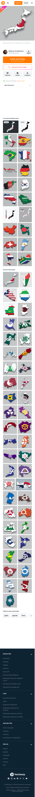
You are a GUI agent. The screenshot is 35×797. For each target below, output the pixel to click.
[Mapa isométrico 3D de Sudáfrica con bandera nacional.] (10, 376)
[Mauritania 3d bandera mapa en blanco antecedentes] (10, 443)
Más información (9, 84)
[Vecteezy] (3, 3)
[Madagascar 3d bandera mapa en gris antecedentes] (9, 413)
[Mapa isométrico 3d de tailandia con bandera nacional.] (10, 361)
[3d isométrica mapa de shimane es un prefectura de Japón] (10, 545)
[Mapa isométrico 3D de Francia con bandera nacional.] (10, 183)
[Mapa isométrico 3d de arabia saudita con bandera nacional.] (10, 271)
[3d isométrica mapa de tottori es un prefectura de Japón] (10, 707)
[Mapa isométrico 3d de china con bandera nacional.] (24, 302)
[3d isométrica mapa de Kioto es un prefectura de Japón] (10, 663)
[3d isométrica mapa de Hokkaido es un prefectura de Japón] (10, 575)
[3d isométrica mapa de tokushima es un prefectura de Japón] (10, 619)
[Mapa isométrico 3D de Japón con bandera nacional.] (11, 396)
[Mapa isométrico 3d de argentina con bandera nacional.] (10, 347)
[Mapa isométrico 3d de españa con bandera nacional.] (10, 154)
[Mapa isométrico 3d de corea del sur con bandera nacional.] (10, 242)
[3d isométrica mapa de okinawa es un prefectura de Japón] (10, 604)
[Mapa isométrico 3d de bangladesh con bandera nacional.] (10, 318)
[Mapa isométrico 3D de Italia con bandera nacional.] (23, 139)
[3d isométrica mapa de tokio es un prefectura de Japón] (10, 736)
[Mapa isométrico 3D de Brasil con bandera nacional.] (10, 169)
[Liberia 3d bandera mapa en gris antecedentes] (23, 412)
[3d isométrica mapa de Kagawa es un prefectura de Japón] (10, 487)
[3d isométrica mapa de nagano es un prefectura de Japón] (10, 721)
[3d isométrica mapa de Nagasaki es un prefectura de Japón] (10, 531)
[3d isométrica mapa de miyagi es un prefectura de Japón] (10, 502)
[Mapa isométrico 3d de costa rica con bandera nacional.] (10, 257)
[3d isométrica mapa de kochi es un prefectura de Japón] (10, 677)
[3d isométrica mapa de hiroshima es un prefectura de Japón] (10, 589)
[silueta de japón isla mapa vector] (10, 286)
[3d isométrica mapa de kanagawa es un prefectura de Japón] (24, 779)
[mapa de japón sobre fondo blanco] (9, 138)
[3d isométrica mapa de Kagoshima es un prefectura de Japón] (10, 633)
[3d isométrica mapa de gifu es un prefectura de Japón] (10, 516)
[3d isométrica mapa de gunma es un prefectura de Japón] (10, 648)
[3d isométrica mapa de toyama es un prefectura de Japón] (10, 560)
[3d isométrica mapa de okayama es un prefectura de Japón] (10, 692)
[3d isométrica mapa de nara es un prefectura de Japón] (10, 458)
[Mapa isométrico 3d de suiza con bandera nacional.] (10, 332)
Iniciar (26, 3)
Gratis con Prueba (17, 60)
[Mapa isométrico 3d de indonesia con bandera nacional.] (10, 198)
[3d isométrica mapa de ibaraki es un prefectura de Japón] (10, 472)
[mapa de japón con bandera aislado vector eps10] (9, 302)
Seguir (29, 53)
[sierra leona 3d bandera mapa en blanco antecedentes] (10, 428)
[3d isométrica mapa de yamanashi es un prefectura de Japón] (10, 780)
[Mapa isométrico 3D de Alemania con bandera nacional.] (10, 213)
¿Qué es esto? (21, 81)
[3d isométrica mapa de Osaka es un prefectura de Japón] (10, 765)
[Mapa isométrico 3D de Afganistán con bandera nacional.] (10, 227)
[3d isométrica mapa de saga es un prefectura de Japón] (10, 751)
